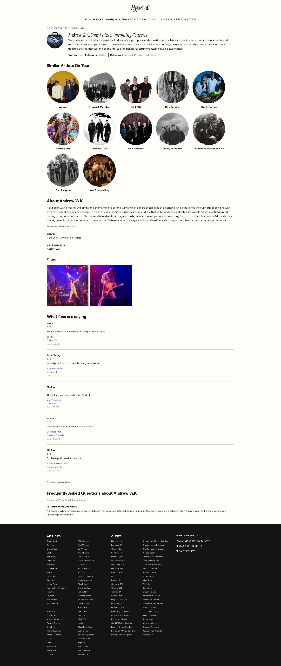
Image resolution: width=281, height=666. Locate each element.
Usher (49, 642)
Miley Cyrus (83, 541)
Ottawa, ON (116, 588)
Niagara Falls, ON (119, 599)
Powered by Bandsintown (193, 540)
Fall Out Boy (83, 592)
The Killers (82, 611)
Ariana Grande (53, 623)
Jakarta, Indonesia (150, 623)
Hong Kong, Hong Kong (152, 611)
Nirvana (81, 564)
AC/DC (81, 572)
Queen (50, 654)
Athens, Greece (149, 572)
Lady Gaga (52, 576)
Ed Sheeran (52, 568)
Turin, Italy (147, 584)
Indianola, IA (116, 545)
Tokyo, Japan (148, 619)
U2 (48, 607)
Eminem (50, 545)
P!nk (49, 638)
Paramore (51, 646)
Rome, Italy (147, 588)
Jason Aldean (84, 650)
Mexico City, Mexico (119, 611)
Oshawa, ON (117, 584)
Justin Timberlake (86, 560)
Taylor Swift (52, 541)
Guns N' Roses (84, 595)
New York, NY (117, 541)
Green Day (51, 615)
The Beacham (55, 368)
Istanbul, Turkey (149, 607)
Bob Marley (83, 646)
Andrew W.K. (77, 27)
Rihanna (50, 592)
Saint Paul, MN (117, 553)
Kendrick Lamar (54, 634)
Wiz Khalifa (83, 654)
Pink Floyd (82, 584)
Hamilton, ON (117, 568)
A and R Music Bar (57, 463)
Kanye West (52, 650)
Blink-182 (82, 619)
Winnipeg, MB (117, 564)
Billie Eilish (51, 627)
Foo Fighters (83, 568)
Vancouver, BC (117, 595)
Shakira (81, 615)
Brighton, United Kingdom (153, 549)
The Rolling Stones (86, 634)
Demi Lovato (83, 603)
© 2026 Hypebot (187, 535)
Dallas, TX (52, 340)
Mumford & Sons (85, 599)
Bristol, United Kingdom (121, 634)
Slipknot (81, 642)
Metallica (51, 611)
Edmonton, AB (117, 607)
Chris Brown (83, 553)
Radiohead (82, 607)
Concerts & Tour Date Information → (66, 500)
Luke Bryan (83, 631)
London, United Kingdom (122, 627)
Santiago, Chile (148, 634)
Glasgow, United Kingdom (153, 545)
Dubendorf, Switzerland (152, 603)
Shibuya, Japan (149, 615)
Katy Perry (51, 556)
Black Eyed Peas (85, 627)
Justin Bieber (52, 580)
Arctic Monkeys (85, 580)
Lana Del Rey (83, 556)
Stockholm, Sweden (150, 599)
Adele (49, 572)
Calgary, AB (116, 572)
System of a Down (85, 576)
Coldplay (51, 560)
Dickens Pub (54, 431)
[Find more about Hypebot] (140, 8)
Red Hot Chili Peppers (56, 588)
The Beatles (52, 599)
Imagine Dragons (54, 619)
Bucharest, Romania (151, 595)
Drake (49, 553)
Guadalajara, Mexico (120, 615)
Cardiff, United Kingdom (121, 623)
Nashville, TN (117, 556)
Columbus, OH (54, 467)
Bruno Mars (52, 549)
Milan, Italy (147, 580)
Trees (50, 336)
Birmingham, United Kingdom (155, 541)
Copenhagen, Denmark (152, 556)
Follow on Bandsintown (61, 226)
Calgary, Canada (55, 435)
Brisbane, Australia (150, 627)
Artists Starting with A (58, 27)
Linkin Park (52, 584)
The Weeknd (52, 603)
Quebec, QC (116, 576)
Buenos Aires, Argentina (153, 631)
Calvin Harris (84, 638)
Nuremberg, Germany (152, 564)
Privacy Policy (185, 551)
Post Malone (83, 545)
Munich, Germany (150, 568)
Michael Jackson (54, 631)
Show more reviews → (60, 482)
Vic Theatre (54, 400)
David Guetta (84, 588)
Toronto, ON (116, 592)
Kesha (80, 623)
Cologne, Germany (150, 560)
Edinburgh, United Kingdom (123, 631)
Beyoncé (50, 595)
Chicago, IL (52, 403)
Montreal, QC (117, 603)
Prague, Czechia (149, 553)
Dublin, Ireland (148, 576)
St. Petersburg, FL (119, 560)
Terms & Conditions (189, 546)
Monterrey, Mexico (119, 619)
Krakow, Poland (149, 592)
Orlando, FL (53, 372)
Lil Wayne (82, 549)
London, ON (116, 580)
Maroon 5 (51, 564)
